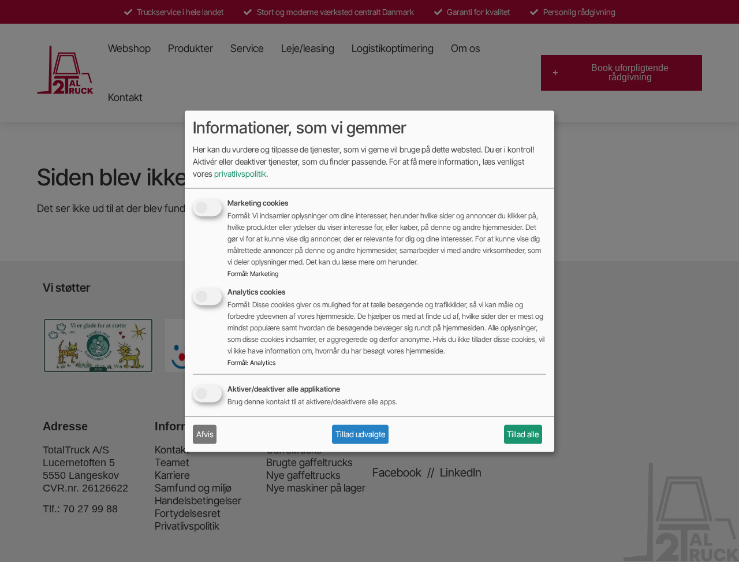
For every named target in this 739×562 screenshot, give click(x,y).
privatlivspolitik (240, 173)
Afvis (205, 434)
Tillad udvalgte (360, 434)
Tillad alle (523, 434)
